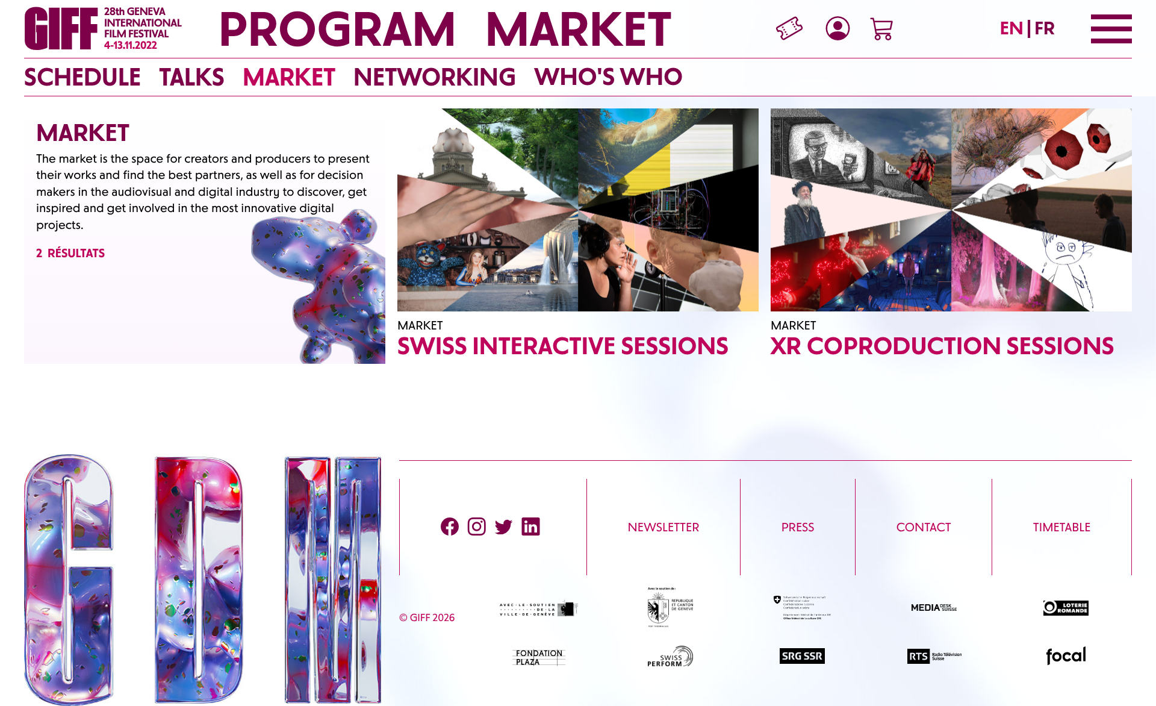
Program (336, 29)
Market (578, 29)
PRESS (798, 527)
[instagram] (477, 527)
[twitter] (504, 527)
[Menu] (1111, 28)
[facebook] (450, 527)
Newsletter (664, 527)
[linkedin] (530, 527)
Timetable (1062, 527)
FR (1044, 28)
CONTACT (924, 527)
